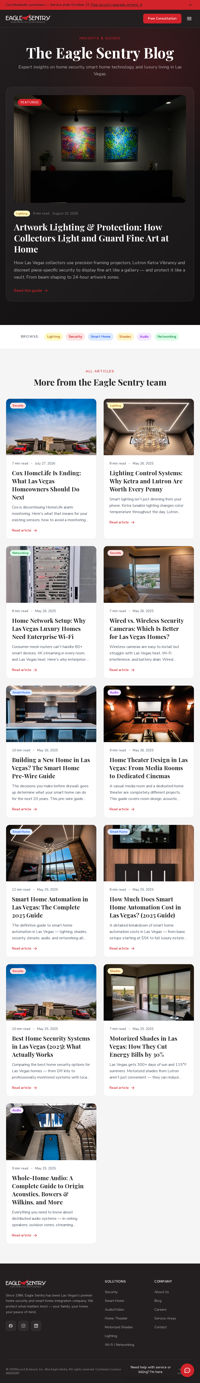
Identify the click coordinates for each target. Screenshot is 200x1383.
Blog (157, 1300)
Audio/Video (114, 1309)
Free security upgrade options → (116, 4)
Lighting (111, 1336)
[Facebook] (11, 1326)
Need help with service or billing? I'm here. (151, 1369)
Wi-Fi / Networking (119, 1344)
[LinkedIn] (36, 1326)
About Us (161, 1292)
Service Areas (165, 1318)
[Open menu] (189, 18)
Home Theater (116, 1318)
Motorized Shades (119, 1327)
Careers (160, 1309)
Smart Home (114, 1300)
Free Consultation (162, 18)
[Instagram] (23, 1326)
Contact (160, 1327)
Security (111, 1292)
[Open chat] (187, 1370)
